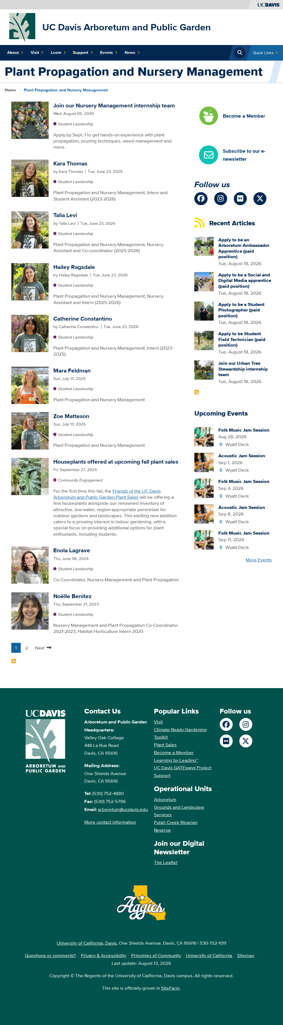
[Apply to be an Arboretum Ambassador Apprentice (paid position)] (204, 245)
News (130, 52)
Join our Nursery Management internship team (114, 105)
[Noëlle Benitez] (30, 610)
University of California (209, 955)
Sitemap (245, 955)
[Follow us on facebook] (200, 198)
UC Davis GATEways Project (182, 767)
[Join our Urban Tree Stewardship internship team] (204, 369)
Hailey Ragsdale (74, 267)
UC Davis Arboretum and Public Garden (126, 27)
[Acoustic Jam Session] (204, 461)
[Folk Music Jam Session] (204, 436)
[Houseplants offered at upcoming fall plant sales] (30, 475)
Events (106, 52)
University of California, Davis (87, 942)
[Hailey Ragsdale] (30, 281)
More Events (259, 559)
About (13, 52)
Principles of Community (156, 955)
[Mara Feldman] (30, 384)
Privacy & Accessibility (103, 955)
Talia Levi (65, 215)
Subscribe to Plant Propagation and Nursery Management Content (13, 661)
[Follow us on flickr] (240, 198)
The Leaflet (165, 862)
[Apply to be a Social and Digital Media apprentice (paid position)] (204, 281)
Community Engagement (80, 480)
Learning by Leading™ (176, 760)
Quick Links (263, 53)
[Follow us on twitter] (259, 198)
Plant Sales (165, 744)
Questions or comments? (50, 955)
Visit (35, 52)
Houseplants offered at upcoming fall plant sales (115, 461)
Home (10, 90)
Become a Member (174, 752)
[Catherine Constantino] (30, 332)
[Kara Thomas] (30, 177)
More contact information (110, 821)
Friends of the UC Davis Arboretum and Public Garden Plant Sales (107, 493)
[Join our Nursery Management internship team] (30, 119)
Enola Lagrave (71, 550)
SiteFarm (170, 987)
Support (80, 52)
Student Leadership (75, 124)
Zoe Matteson (71, 416)
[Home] (22, 26)
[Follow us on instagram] (220, 198)
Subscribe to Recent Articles (196, 392)
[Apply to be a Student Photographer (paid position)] (204, 310)
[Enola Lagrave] (30, 564)
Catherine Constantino (82, 318)
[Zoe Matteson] (30, 430)
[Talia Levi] (30, 229)
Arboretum (165, 799)
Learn (56, 52)
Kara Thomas (70, 163)
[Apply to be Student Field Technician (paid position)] (204, 339)
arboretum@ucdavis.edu (123, 809)
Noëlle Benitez (72, 596)
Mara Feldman (72, 370)
